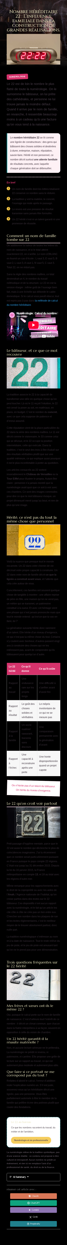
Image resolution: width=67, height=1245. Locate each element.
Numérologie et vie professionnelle (31, 1140)
